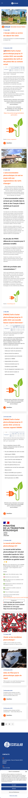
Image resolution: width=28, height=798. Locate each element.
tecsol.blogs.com (11, 303)
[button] (26, 771)
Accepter (14, 785)
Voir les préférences (14, 792)
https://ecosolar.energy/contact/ (13, 609)
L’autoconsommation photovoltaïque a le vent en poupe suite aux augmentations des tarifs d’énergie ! (13, 178)
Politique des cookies (13, 795)
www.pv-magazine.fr (11, 139)
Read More (14, 18)
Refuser (14, 788)
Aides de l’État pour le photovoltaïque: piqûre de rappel (12, 675)
